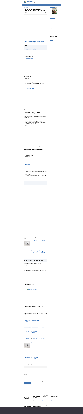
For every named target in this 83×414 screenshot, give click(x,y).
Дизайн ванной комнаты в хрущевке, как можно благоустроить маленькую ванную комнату (54, 37)
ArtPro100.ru (30, 1)
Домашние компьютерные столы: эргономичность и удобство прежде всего (34, 41)
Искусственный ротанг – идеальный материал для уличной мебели (36, 396)
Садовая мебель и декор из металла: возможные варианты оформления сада (55, 396)
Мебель (28, 7)
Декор (26, 7)
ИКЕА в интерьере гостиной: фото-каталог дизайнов (55, 406)
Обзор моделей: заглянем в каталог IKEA (30, 42)
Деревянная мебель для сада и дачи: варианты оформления (45, 395)
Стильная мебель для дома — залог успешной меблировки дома (27, 397)
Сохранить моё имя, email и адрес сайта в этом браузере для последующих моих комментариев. (34, 381)
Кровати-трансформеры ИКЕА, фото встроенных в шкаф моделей (45, 406)
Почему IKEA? (26, 40)
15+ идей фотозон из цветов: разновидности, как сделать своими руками (54, 16)
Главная (24, 7)
